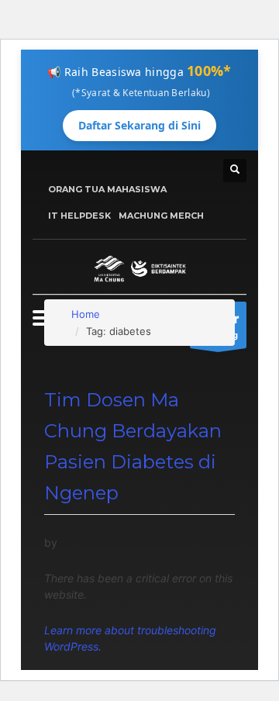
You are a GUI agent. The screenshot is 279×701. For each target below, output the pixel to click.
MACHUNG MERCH (161, 215)
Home (85, 314)
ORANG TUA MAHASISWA (107, 189)
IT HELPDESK (79, 215)
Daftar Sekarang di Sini (139, 125)
